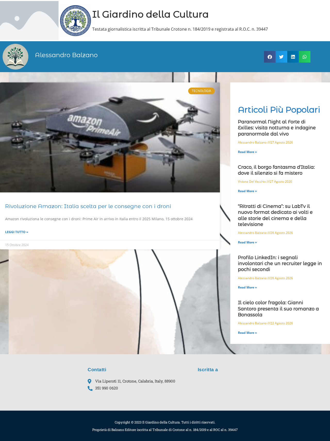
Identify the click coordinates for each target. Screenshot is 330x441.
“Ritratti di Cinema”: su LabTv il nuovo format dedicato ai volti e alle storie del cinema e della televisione (275, 215)
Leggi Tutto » (16, 232)
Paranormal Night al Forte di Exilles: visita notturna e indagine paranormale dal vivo (277, 128)
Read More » (247, 152)
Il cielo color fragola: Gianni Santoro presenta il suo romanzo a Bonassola (278, 309)
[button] (270, 57)
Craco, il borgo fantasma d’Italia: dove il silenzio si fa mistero (276, 170)
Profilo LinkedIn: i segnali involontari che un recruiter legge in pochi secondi (280, 264)
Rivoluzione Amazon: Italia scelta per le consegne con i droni (88, 206)
